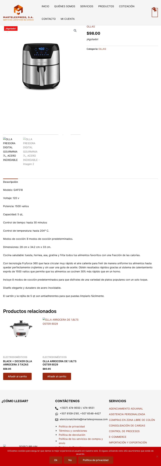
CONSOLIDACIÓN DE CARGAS (127, 425)
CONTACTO (49, 18)
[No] (157, 456)
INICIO (45, 6)
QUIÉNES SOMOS (64, 6)
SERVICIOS (86, 6)
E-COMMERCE (117, 436)
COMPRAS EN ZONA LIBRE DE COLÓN (132, 419)
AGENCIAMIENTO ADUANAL (126, 408)
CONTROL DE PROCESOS (124, 431)
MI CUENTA (68, 18)
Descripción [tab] (10, 181)
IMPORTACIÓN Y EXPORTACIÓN (128, 442)
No (70, 460)
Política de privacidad (95, 460)
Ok (55, 460)
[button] (75, 30)
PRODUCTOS (106, 6)
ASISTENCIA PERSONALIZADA (127, 414)
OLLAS (91, 26)
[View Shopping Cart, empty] (155, 12)
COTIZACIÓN (126, 6)
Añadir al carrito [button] (17, 376)
